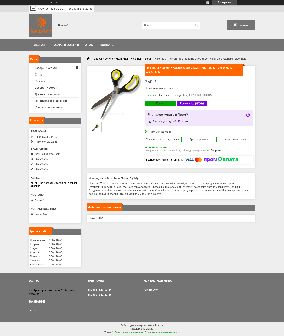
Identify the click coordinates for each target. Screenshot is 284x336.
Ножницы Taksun (141, 58)
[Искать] (196, 25)
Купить (160, 103)
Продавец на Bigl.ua (142, 328)
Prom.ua (159, 325)
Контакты (107, 44)
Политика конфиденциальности (162, 332)
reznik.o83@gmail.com (47, 153)
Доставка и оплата (47, 94)
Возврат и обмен (46, 87)
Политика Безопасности (51, 100)
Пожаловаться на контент (129, 332)
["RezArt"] (40, 25)
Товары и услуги (64, 44)
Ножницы (122, 58)
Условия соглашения (49, 107)
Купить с (185, 103)
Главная (39, 44)
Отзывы (40, 81)
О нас (89, 44)
